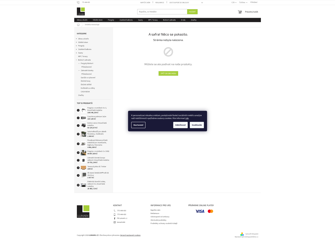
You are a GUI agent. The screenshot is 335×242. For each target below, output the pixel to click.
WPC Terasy (83, 56)
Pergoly (81, 45)
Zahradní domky (87, 70)
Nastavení (138, 125)
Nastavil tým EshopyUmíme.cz (246, 237)
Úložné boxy (85, 81)
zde (187, 118)
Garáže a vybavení (88, 77)
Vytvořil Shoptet (251, 234)
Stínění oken (83, 42)
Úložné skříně (86, 84)
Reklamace (159, 2)
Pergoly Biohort (87, 63)
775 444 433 (121, 210)
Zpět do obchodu (168, 73)
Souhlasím (197, 125)
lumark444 (121, 222)
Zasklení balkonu (84, 49)
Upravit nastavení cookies (130, 235)
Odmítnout (180, 125)
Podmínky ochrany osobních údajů (164, 223)
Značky (81, 95)
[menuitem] (82, 20)
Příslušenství (86, 67)
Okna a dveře (83, 39)
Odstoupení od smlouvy (179, 2)
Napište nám (145, 2)
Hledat (192, 12)
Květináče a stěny (88, 88)
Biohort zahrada (84, 60)
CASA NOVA (85, 91)
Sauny (80, 53)
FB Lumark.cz (122, 218)
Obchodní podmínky (158, 220)
